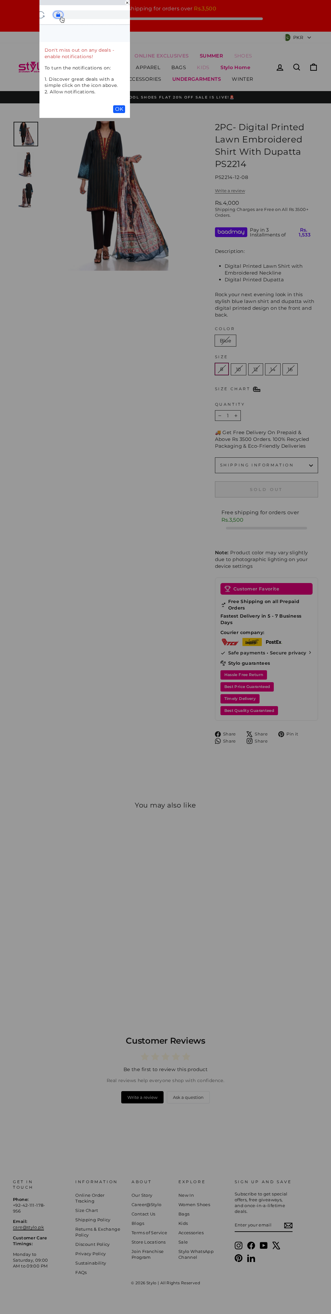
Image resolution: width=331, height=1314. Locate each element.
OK (119, 109)
